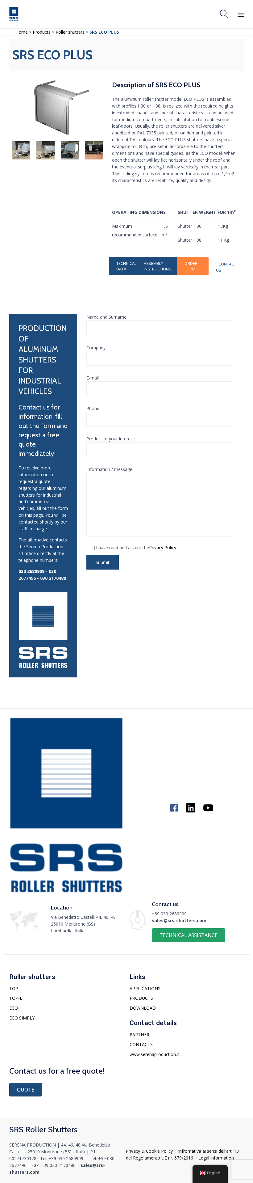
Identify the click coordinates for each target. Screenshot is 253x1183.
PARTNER (139, 1034)
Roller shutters (70, 32)
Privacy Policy (162, 547)
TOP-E (15, 998)
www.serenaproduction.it (154, 1054)
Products (42, 32)
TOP (13, 988)
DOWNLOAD (143, 1008)
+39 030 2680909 (169, 914)
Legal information (216, 1158)
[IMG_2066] (70, 158)
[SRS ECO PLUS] (61, 133)
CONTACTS (141, 1044)
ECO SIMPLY (22, 1018)
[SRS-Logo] (66, 891)
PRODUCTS (141, 998)
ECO (13, 1008)
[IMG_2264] (45, 158)
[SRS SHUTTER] (14, 14)
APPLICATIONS (145, 988)
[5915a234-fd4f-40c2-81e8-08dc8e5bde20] (94, 158)
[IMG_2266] (21, 158)
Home (21, 32)
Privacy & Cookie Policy (149, 1151)
